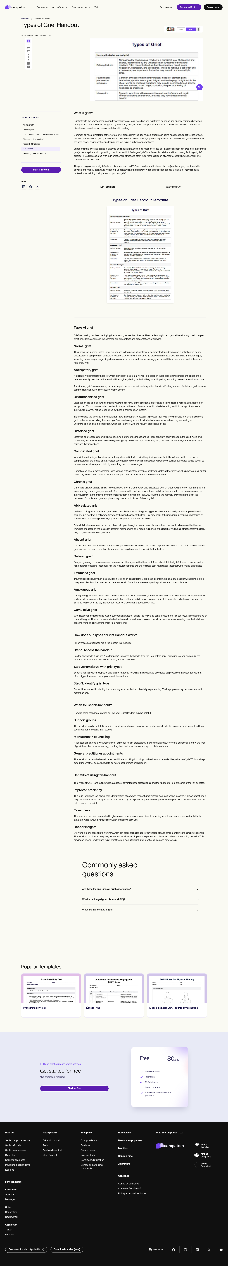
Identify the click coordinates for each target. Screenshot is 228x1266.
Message (10, 1199)
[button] (155, 1249)
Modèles (122, 1148)
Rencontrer (11, 1212)
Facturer (9, 1235)
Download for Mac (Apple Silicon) (26, 1249)
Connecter (11, 1190)
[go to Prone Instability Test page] (51, 988)
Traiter (8, 1230)
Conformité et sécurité (129, 1189)
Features (41, 7)
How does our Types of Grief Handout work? (41, 135)
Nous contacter (88, 1155)
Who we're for (58, 7)
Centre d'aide (125, 1156)
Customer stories (79, 7)
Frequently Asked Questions (34, 154)
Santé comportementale (17, 1141)
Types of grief (28, 130)
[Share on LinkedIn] (23, 186)
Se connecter (166, 7)
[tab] (107, 187)
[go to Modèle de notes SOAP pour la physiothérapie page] (177, 988)
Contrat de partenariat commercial (92, 1167)
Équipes (9, 1170)
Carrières (85, 1145)
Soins (8, 1207)
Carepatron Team (31, 35)
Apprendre (124, 1164)
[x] (209, 1249)
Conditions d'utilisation (92, 1160)
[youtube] (221, 1249)
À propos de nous (90, 1141)
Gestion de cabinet (52, 1150)
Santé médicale (13, 1145)
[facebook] (173, 1249)
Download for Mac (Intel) (67, 1249)
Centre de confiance (128, 1184)
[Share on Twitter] (37, 186)
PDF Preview (28, 149)
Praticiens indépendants (17, 1165)
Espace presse (88, 1150)
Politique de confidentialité (132, 1194)
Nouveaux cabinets (15, 1160)
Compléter (11, 1225)
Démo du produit (51, 1141)
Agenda (9, 1195)
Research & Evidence (31, 144)
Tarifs (96, 7)
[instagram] (185, 1249)
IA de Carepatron (51, 1155)
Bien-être (10, 1155)
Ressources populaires (130, 1141)
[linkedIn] (197, 1249)
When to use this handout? (33, 139)
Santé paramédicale (15, 1150)
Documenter (11, 1217)
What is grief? (28, 125)
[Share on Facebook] (30, 186)
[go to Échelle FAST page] (114, 988)
